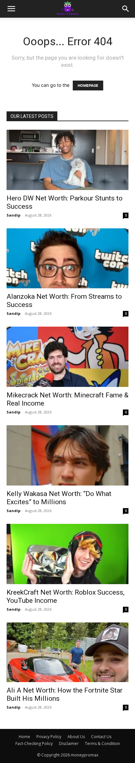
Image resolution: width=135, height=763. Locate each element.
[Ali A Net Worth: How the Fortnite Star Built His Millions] (67, 652)
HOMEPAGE (88, 85)
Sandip (13, 215)
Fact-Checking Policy (34, 743)
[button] (11, 9)
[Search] (126, 9)
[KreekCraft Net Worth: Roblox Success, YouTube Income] (67, 554)
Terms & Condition (102, 743)
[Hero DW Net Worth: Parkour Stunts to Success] (67, 160)
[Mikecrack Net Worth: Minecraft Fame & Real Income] (67, 357)
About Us (76, 736)
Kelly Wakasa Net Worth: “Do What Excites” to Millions (59, 498)
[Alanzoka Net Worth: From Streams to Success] (67, 258)
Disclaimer (69, 743)
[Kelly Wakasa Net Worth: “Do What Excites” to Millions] (67, 455)
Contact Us (101, 736)
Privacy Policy (48, 736)
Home (24, 736)
